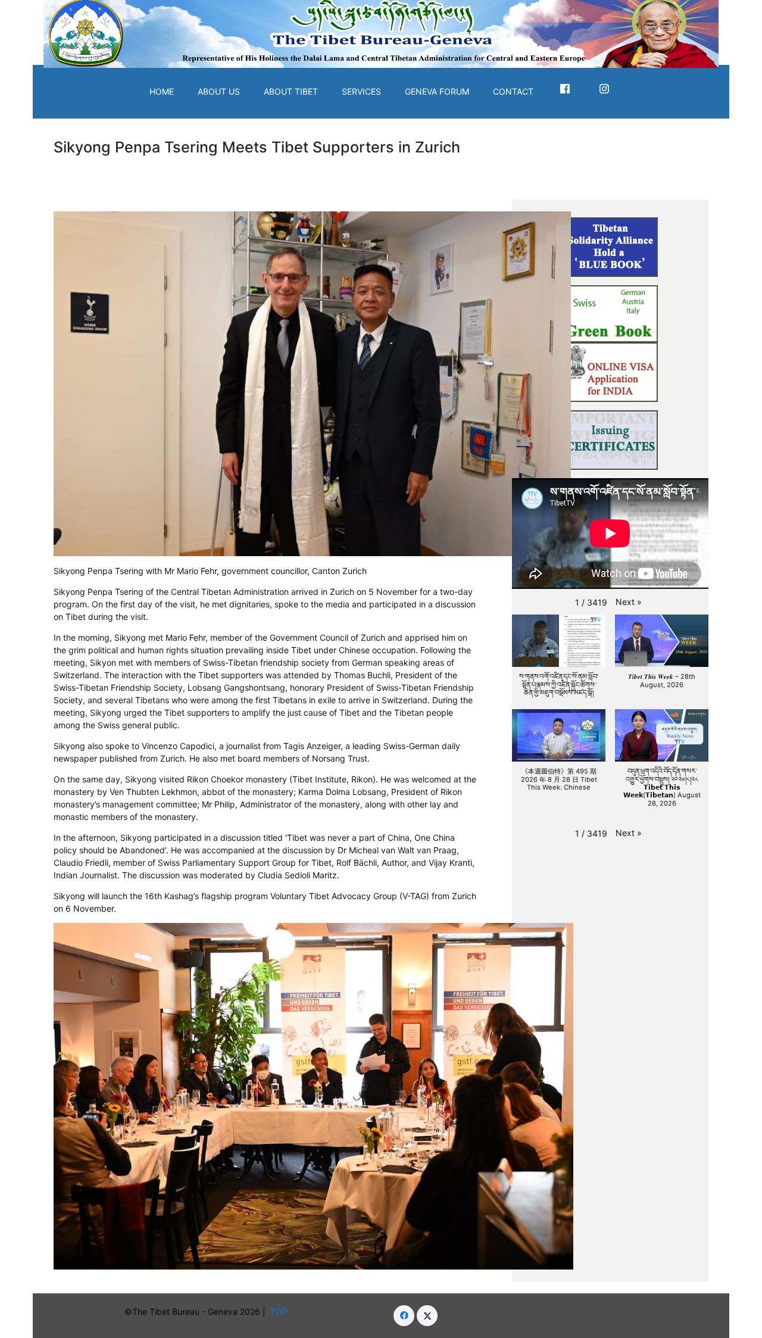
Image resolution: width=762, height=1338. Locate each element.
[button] (629, 601)
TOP (281, 1311)
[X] (427, 1315)
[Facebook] (404, 1315)
